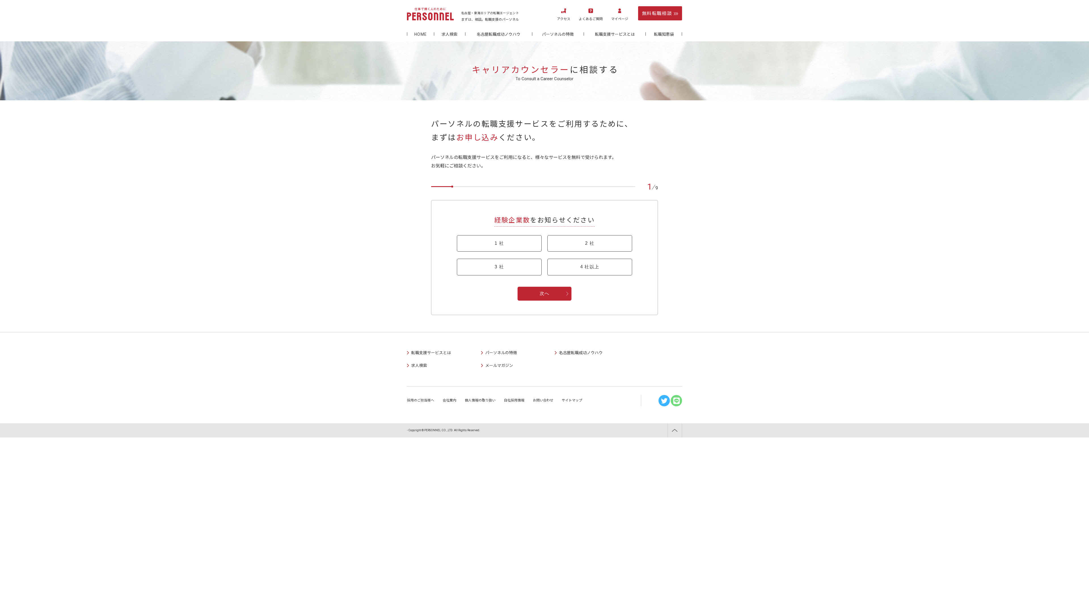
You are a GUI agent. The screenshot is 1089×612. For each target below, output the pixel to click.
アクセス (563, 19)
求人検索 (449, 34)
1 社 (499, 243)
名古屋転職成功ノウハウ (498, 34)
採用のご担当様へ (420, 400)
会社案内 (449, 400)
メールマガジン (499, 365)
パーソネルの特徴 (558, 34)
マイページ (619, 19)
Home (420, 34)
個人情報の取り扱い (480, 400)
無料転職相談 (657, 13)
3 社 (499, 266)
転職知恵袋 (664, 34)
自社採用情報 (514, 400)
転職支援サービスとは (615, 34)
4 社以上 (589, 266)
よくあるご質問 (591, 19)
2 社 (589, 243)
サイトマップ (572, 400)
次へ (545, 293)
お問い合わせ (543, 400)
